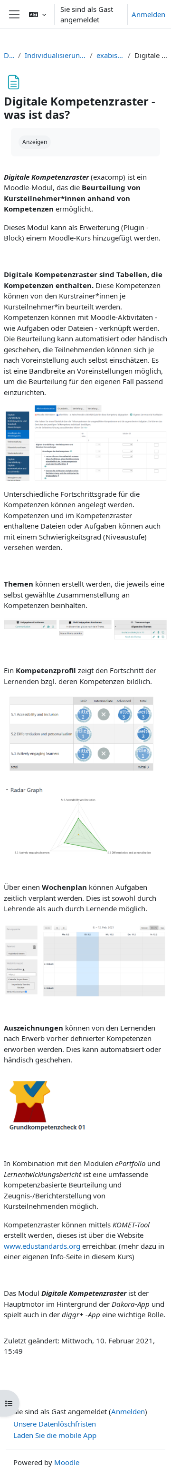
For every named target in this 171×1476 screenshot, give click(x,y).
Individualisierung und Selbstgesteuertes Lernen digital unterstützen (55, 55)
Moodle (66, 1462)
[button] (37, 14)
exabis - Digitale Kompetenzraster (110, 55)
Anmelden (148, 14)
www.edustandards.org (42, 1246)
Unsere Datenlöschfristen (54, 1423)
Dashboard (9, 55)
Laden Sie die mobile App (54, 1435)
